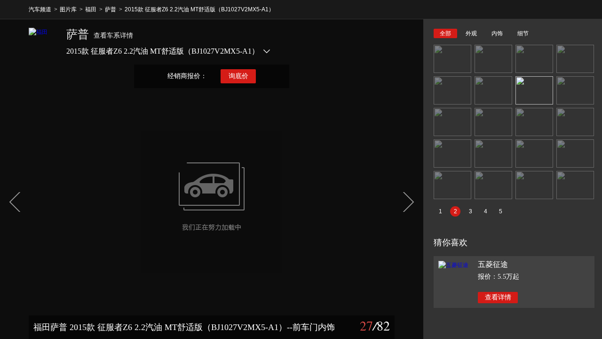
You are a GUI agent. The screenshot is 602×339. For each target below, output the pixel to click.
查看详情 (498, 297)
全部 (445, 33)
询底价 (238, 76)
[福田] (43, 42)
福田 (90, 9)
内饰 (497, 33)
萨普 (110, 9)
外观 (471, 33)
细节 (523, 33)
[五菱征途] (453, 265)
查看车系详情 (113, 35)
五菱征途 (493, 264)
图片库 (68, 9)
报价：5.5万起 (498, 276)
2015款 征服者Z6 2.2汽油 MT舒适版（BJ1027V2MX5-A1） (199, 9)
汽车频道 (40, 9)
